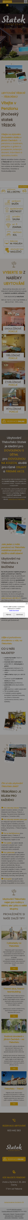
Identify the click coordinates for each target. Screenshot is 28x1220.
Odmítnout (19, 614)
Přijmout (8, 614)
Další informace (14, 610)
